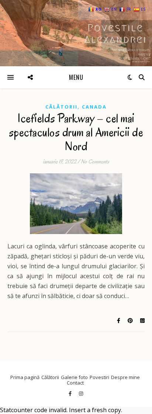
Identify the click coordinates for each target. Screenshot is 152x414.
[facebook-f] (71, 393)
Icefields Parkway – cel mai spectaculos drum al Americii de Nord (76, 132)
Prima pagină (24, 377)
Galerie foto (74, 377)
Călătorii (61, 106)
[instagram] (81, 393)
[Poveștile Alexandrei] (76, 33)
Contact (75, 382)
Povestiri (99, 377)
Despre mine (125, 377)
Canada (94, 106)
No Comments (95, 161)
